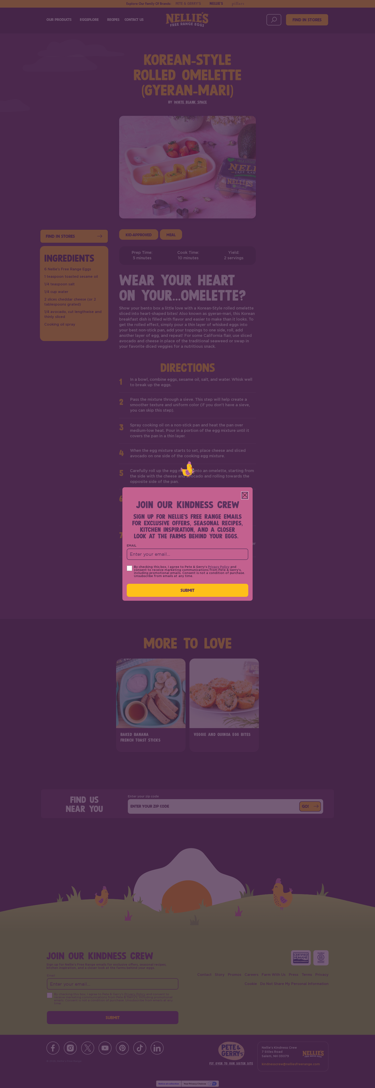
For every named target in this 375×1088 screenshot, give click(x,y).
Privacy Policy (218, 567)
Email (132, 545)
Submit (188, 590)
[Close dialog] (244, 495)
